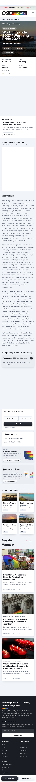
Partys (22, 7)
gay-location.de (24, 745)
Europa (4, 747)
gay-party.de (23, 750)
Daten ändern (8, 52)
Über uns (4, 770)
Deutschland (5, 745)
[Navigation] (33, 13)
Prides (6, 7)
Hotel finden (26, 778)
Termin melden (8, 134)
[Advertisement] (18, 2)
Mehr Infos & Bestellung (12, 460)
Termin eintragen (7, 764)
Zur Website (18, 48)
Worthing (16, 19)
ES (33, 7)
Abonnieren (18, 735)
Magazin (4, 753)
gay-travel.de (23, 747)
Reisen (17, 7)
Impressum (5, 773)
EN (30, 7)
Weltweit (4, 750)
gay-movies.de (24, 753)
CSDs (3, 19)
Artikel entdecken (10, 481)
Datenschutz (5, 767)
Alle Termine (5, 756)
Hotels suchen (18, 424)
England (9, 19)
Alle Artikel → (30, 541)
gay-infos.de (23, 756)
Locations (12, 7)
